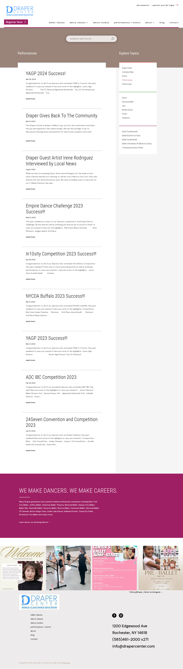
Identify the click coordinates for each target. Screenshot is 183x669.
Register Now (14, 22)
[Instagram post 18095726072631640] (68, 568)
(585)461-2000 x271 (130, 639)
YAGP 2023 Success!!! (46, 338)
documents (143, 5)
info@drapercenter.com (133, 646)
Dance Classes (78, 23)
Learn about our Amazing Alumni (33, 522)
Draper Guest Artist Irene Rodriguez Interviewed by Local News (59, 161)
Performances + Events (127, 23)
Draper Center (127, 68)
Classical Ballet (127, 102)
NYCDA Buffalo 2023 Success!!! (55, 296)
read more (30, 98)
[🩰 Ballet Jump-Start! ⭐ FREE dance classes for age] (114, 568)
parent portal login (166, 5)
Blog (162, 23)
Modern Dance (127, 110)
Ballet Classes (57, 23)
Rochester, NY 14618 (129, 632)
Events (124, 76)
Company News (128, 72)
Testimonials (127, 84)
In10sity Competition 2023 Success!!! (61, 254)
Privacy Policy (66, 663)
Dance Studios (101, 23)
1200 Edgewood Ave (129, 626)
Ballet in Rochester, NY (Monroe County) (137, 144)
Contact (174, 23)
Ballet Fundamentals (129, 140)
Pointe (124, 114)
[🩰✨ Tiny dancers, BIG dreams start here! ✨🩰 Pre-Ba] (160, 568)
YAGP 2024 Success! (45, 73)
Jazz (123, 106)
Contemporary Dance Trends (132, 148)
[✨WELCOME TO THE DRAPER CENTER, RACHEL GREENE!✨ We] (22, 568)
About (148, 23)
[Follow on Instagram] (121, 615)
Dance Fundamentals (130, 132)
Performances (127, 80)
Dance (124, 98)
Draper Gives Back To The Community (61, 116)
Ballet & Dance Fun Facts (131, 136)
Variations (126, 118)
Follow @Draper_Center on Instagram (145, 592)
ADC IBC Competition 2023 (51, 377)
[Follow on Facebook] (114, 615)
